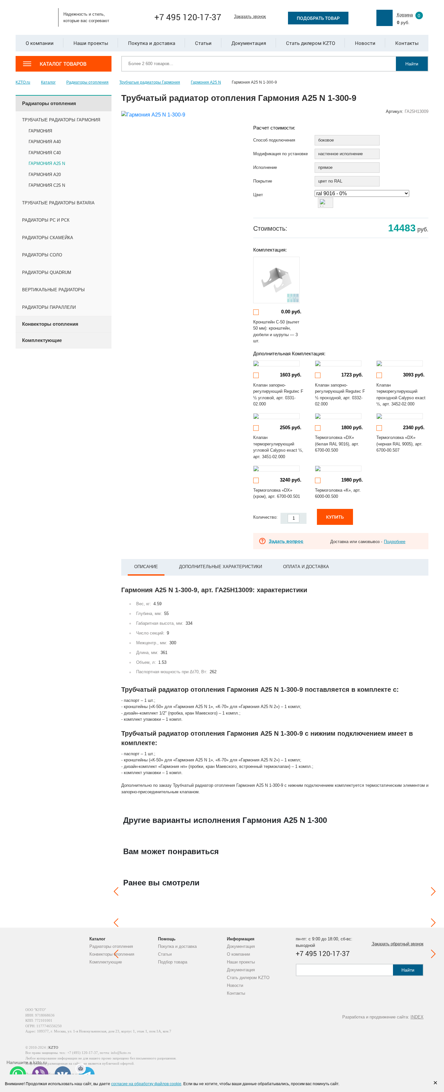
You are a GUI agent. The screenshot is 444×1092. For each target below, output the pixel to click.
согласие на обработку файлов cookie (146, 1084)
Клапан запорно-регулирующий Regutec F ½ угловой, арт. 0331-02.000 (278, 395)
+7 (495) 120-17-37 (82, 1053)
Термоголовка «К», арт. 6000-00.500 (338, 493)
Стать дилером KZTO (248, 977)
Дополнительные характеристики (220, 566)
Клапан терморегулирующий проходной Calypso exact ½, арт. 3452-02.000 (400, 395)
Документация (241, 946)
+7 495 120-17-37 (187, 16)
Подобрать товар (318, 18)
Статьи (165, 954)
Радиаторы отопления (111, 946)
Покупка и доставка (177, 946)
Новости (235, 985)
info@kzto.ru (121, 1053)
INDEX (417, 1017)
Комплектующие (105, 962)
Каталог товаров (63, 63)
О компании (238, 954)
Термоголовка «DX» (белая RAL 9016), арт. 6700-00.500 (337, 444)
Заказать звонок (250, 16)
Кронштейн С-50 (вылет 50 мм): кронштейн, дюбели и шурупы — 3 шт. (276, 332)
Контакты (236, 993)
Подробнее (394, 541)
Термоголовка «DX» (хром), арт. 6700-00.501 (276, 493)
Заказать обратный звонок (398, 943)
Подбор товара (172, 962)
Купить (335, 517)
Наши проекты (241, 962)
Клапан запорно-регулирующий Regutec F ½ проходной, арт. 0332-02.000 (340, 395)
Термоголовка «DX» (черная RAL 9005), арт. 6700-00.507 (399, 444)
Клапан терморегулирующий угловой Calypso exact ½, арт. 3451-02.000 (278, 447)
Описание (146, 566)
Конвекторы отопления (111, 954)
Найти (411, 63)
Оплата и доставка (306, 566)
